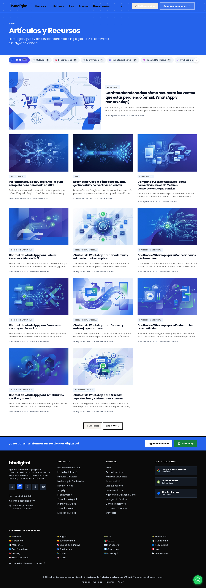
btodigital (19, 463)
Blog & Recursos (114, 485)
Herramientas (101, 6)
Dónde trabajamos (116, 503)
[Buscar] (122, 6)
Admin (121, 582)
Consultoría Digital (67, 499)
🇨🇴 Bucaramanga (66, 540)
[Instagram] (20, 487)
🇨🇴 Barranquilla (159, 536)
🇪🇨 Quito (61, 553)
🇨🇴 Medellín (15, 536)
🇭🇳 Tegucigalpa (160, 544)
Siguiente (111, 425)
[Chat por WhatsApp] (197, 579)
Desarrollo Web (65, 485)
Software (58, 6)
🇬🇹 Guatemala (111, 549)
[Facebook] (28, 487)
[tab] (19, 60)
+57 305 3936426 (22, 495)
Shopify (61, 490)
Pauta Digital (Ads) (67, 472)
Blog (71, 6)
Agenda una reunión (175, 6)
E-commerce (64, 494)
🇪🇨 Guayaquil (111, 553)
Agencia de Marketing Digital (121, 494)
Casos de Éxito (113, 481)
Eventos (83, 6)
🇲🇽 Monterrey (16, 544)
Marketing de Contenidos (70, 481)
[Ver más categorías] (196, 60)
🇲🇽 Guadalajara (160, 540)
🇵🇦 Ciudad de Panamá (68, 544)
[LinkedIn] (12, 487)
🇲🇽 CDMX (109, 540)
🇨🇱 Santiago (15, 553)
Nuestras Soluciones (116, 476)
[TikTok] (35, 487)
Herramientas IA (114, 490)
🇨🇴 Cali (107, 536)
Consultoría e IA (65, 508)
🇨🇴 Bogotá (62, 536)
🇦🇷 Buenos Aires (160, 553)
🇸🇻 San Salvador (65, 549)
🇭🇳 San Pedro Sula (18, 549)
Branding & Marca (66, 503)
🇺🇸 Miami (61, 557)
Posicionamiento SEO (68, 467)
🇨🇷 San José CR (112, 544)
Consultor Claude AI (116, 508)
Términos (110, 582)
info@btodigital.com (24, 500)
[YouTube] (43, 487)
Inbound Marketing (67, 476)
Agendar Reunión (159, 443)
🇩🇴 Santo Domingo (19, 557)
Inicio (108, 467)
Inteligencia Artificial (116, 499)
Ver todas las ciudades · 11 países (25, 563)
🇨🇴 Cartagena (16, 540)
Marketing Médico (66, 512)
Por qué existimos (115, 472)
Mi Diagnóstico (146, 6)
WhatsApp (187, 443)
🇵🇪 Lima (156, 549)
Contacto (111, 512)
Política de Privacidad (92, 582)
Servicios (40, 6)
